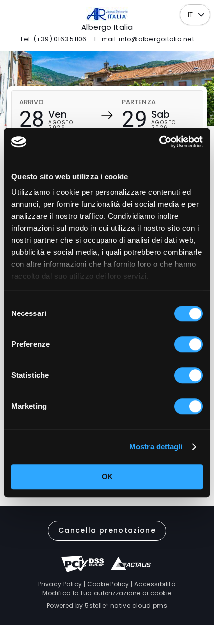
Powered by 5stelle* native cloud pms (107, 605)
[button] (201, 15)
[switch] (188, 344)
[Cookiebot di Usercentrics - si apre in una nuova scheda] (159, 141)
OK (107, 476)
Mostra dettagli (156, 446)
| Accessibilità (152, 584)
